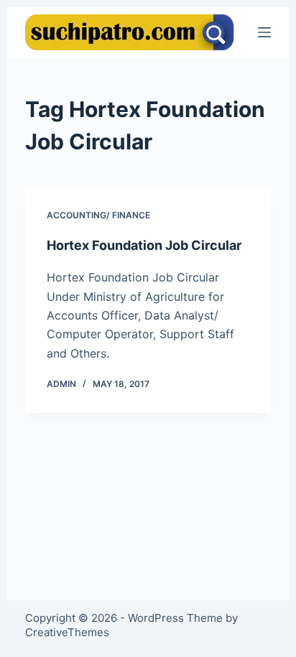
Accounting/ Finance (98, 215)
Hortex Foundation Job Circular (144, 245)
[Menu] (264, 32)
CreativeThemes (67, 632)
